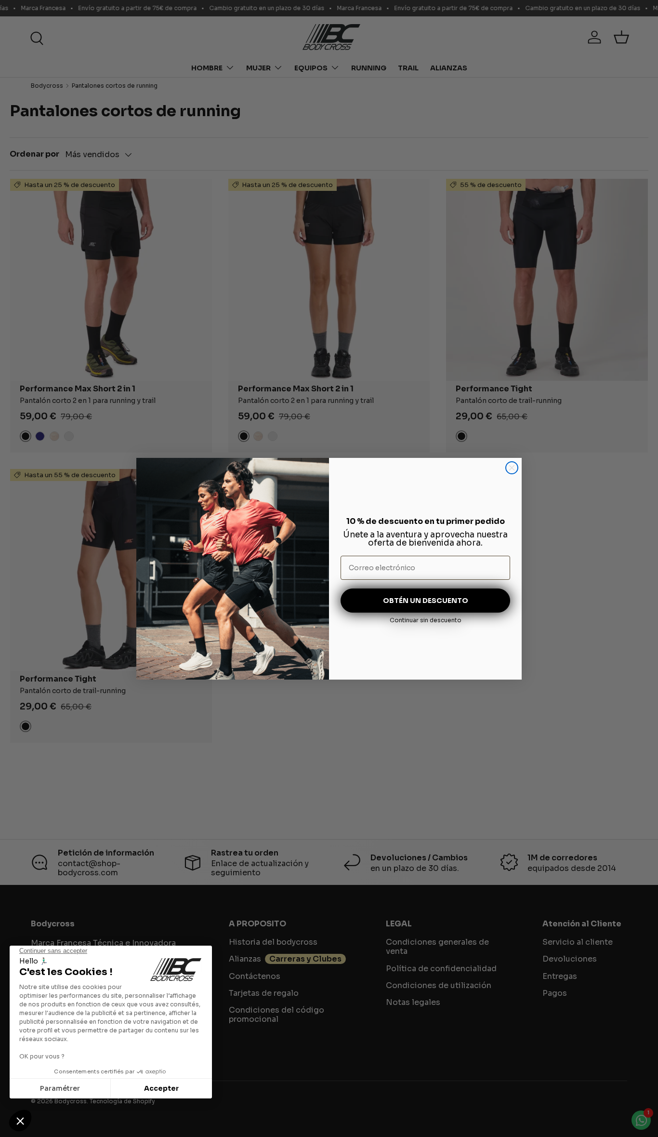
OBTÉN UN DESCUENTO (425, 600)
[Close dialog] (512, 468)
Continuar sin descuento (425, 620)
